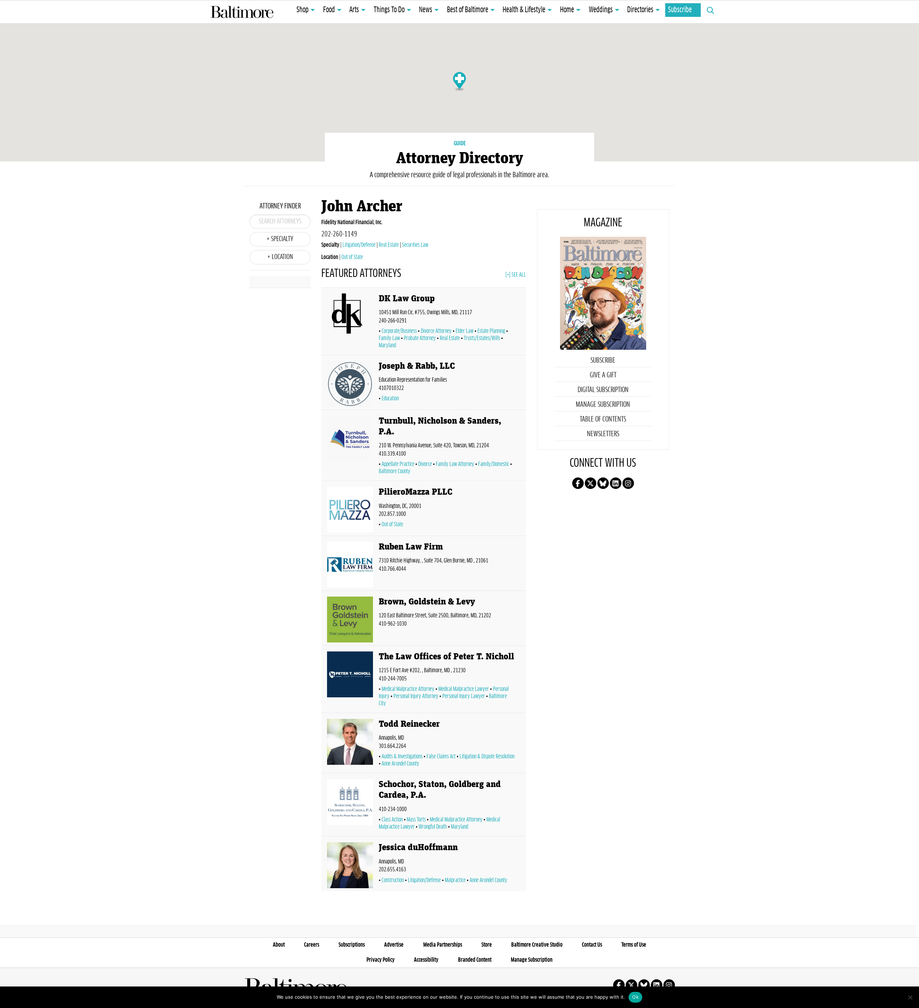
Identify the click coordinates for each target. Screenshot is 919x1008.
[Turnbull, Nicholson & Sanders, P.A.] (350, 447)
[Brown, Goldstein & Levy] (350, 619)
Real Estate (389, 245)
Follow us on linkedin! (615, 483)
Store (486, 945)
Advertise (393, 945)
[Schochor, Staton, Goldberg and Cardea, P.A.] (350, 806)
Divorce (425, 464)
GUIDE (460, 143)
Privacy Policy (381, 960)
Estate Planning (491, 331)
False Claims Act (441, 756)
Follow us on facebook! (578, 483)
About (279, 945)
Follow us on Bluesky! (603, 483)
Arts (354, 10)
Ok (635, 997)
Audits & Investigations (402, 756)
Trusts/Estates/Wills (482, 338)
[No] (910, 997)
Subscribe (680, 10)
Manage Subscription (603, 404)
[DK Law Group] (350, 322)
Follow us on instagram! (628, 483)
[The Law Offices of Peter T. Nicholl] (350, 680)
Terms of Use (633, 945)
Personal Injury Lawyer (463, 696)
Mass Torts (416, 820)
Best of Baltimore (467, 10)
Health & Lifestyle (524, 10)
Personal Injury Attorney (415, 696)
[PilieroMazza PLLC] (350, 510)
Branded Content (474, 960)
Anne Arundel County (400, 764)
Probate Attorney (420, 338)
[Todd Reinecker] (350, 744)
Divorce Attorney (436, 331)
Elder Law (465, 331)
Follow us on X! (590, 483)
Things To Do (389, 10)
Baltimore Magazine (242, 11)
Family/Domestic (493, 464)
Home (567, 10)
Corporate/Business (399, 331)
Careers (311, 945)
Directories (640, 10)
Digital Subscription (603, 390)
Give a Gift (603, 375)
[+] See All (515, 275)
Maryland (459, 827)
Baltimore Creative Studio (537, 945)
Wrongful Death (433, 827)
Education (390, 398)
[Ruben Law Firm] (350, 565)
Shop (302, 10)
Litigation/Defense (358, 245)
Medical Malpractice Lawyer (463, 689)
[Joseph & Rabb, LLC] (350, 384)
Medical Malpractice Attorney (408, 689)
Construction (393, 880)
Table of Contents (603, 419)
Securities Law (415, 245)
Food (329, 10)
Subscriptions (352, 945)
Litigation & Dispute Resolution (487, 756)
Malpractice (455, 880)
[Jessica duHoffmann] (350, 865)
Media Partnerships (442, 945)
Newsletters (603, 434)
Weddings (601, 10)
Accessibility (426, 960)
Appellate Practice (398, 464)
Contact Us (592, 945)
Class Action (392, 820)
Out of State (352, 257)
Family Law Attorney (455, 464)
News (425, 10)
